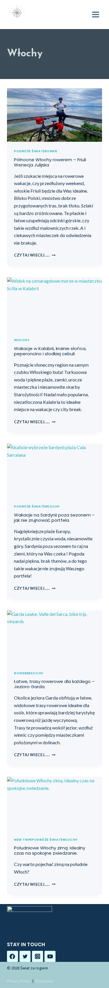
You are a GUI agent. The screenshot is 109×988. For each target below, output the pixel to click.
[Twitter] (25, 956)
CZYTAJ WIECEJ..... (35, 255)
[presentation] (54, 115)
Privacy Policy (19, 981)
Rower (50, 151)
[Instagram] (37, 956)
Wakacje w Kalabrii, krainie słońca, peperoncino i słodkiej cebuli (50, 351)
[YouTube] (50, 956)
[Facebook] (12, 956)
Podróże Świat (28, 151)
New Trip (22, 839)
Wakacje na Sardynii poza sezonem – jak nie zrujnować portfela (54, 517)
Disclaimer (44, 981)
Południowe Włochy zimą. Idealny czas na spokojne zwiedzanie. (49, 850)
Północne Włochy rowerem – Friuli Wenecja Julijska (50, 162)
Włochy (21, 340)
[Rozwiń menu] (95, 14)
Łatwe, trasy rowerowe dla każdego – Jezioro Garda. (54, 684)
